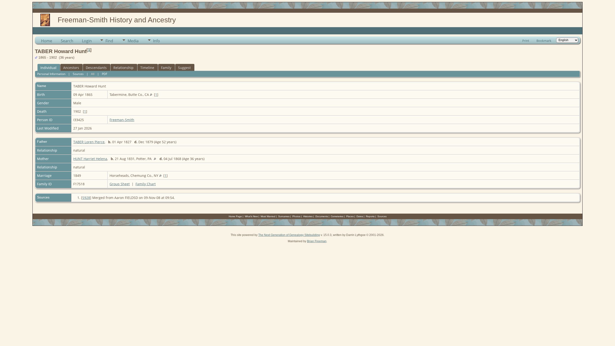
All (92, 74)
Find (109, 40)
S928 (86, 197)
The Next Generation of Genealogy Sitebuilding (289, 235)
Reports (370, 216)
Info (156, 40)
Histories (308, 216)
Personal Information (51, 74)
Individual (48, 67)
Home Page (235, 216)
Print (525, 40)
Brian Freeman (316, 241)
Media (133, 40)
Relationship (123, 67)
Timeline (147, 67)
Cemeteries (337, 216)
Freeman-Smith (122, 119)
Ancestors (71, 67)
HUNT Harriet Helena (90, 158)
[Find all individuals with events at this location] (151, 94)
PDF (104, 74)
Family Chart (145, 184)
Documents (321, 216)
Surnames (283, 216)
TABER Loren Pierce (89, 142)
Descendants (96, 67)
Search (67, 40)
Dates (360, 216)
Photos (296, 216)
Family (166, 67)
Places (350, 216)
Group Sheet (120, 184)
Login (87, 40)
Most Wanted (268, 216)
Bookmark (543, 40)
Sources (78, 74)
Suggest (184, 67)
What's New (251, 216)
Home (46, 40)
